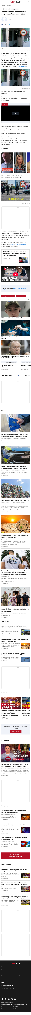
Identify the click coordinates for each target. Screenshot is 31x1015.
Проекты (3, 967)
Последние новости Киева (8, 296)
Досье (2, 973)
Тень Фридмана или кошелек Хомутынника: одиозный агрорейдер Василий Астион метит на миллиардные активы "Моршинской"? (15, 884)
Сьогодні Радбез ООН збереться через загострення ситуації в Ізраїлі (8, 367)
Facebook (20, 288)
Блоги (17, 970)
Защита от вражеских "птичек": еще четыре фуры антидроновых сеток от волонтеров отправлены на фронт (11, 713)
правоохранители (21, 296)
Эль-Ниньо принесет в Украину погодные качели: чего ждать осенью (13, 811)
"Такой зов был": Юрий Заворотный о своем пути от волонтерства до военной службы (14, 765)
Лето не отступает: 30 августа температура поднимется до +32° (14, 838)
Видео (17, 967)
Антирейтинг (19, 976)
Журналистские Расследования (9, 988)
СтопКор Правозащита (7, 985)
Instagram (8, 290)
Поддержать (16, 731)
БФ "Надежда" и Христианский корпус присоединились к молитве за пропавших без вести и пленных (15, 609)
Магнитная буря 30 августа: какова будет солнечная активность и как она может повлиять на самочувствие (13, 825)
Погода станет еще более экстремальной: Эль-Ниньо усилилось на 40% (15, 536)
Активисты (4, 991)
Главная (3, 5)
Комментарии (8, 375)
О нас (2, 982)
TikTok (13, 290)
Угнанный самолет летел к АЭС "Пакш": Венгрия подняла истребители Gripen (13, 654)
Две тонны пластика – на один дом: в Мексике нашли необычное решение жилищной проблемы (15, 502)
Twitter (4, 290)
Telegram (15, 288)
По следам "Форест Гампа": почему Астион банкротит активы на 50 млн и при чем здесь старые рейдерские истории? (14, 871)
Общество (9, 5)
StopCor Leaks (6, 865)
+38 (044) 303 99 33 (15, 857)
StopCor (10, 18)
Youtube (24, 288)
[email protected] (14, 1009)
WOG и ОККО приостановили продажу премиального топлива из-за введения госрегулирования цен (14, 253)
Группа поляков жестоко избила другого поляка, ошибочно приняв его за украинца (14, 467)
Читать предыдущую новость (9, 362)
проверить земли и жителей (18, 244)
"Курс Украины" (21, 66)
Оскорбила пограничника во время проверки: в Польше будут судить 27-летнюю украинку (15, 435)
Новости (3, 970)
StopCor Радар (5, 976)
